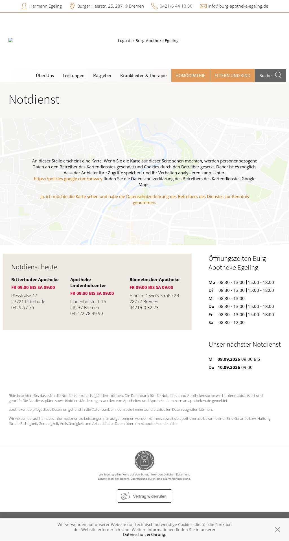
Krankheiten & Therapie (143, 75)
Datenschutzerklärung (144, 534)
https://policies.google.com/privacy (68, 178)
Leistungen (73, 75)
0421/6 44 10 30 (176, 6)
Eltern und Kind (232, 75)
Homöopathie (190, 75)
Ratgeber (102, 75)
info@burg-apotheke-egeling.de (238, 6)
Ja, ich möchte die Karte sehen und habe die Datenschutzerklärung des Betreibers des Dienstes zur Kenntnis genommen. (144, 199)
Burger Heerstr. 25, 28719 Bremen (110, 6)
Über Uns (45, 75)
